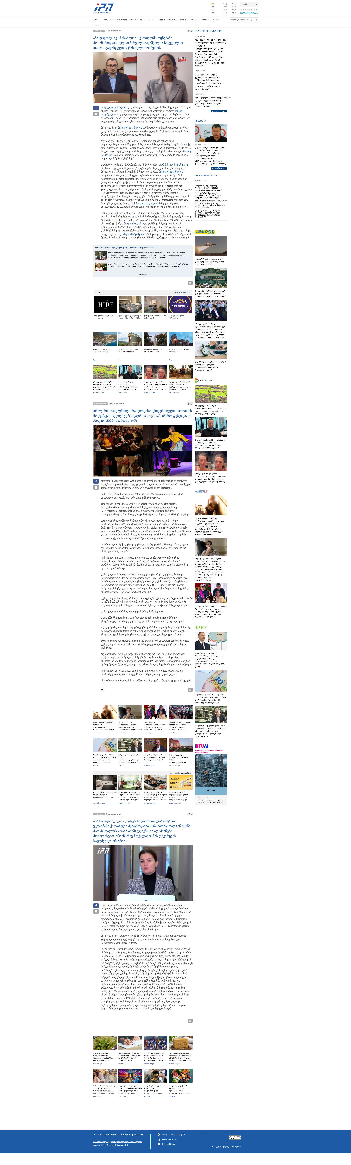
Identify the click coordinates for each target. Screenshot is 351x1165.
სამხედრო (194, 20)
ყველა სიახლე (218, 111)
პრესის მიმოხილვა (206, 175)
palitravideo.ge (98, 393)
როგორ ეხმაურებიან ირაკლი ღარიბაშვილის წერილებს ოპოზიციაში (154, 757)
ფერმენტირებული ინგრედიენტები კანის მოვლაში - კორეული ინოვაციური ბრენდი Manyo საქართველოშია (179, 797)
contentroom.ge (99, 803)
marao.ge (97, 1096)
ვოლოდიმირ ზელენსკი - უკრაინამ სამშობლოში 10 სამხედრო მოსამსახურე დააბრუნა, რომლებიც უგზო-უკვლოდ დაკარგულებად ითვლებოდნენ (209, 81)
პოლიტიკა (108, 20)
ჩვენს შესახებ (111, 1135)
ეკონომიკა (172, 20)
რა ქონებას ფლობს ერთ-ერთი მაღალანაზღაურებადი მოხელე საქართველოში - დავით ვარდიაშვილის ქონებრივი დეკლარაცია (129, 761)
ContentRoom (186, 773)
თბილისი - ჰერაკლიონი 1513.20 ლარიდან (129, 350)
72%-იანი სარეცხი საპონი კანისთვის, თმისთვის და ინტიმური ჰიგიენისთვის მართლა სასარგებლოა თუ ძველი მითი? (180, 1058)
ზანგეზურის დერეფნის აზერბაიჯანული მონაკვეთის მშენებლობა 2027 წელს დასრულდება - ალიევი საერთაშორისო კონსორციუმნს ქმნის (210, 660)
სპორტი (183, 20)
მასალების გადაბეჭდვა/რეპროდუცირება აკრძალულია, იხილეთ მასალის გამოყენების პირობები (117, 1143)
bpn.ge (213, 4)
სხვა (96, 25)
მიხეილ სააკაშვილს (135, 223)
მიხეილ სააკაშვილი (129, 127)
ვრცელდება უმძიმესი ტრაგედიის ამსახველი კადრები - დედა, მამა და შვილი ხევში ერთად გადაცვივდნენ (104, 387)
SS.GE (97, 292)
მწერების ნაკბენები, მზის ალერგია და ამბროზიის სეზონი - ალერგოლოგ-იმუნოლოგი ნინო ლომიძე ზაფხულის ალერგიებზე (129, 797)
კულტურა (206, 20)
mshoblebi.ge (149, 1064)
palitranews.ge (149, 766)
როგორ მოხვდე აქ (182, 292)
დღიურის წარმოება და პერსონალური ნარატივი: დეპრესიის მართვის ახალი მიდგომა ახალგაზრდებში (129, 1058)
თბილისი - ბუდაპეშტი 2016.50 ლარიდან (153, 350)
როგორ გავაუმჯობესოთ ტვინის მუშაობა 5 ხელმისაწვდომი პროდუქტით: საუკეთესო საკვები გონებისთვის (179, 1091)
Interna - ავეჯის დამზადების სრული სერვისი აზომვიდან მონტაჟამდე (105, 794)
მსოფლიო (149, 20)
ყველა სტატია (218, 168)
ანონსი (216, 20)
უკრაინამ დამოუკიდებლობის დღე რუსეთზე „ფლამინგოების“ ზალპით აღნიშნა (210, 261)
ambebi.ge (97, 733)
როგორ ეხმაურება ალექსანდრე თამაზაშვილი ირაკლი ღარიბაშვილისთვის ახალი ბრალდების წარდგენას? (128, 388)
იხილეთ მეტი (141, 275)
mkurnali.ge (97, 1064)
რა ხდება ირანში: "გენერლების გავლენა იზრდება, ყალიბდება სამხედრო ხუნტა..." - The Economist (211, 293)
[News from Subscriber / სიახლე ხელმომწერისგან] (103, 690)
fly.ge (95, 360)
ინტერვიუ (200, 120)
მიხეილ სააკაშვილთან (114, 107)
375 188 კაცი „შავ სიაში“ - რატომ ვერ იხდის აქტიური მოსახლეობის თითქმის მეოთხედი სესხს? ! (210, 366)
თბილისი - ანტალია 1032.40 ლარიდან (102, 350)
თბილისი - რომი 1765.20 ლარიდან (179, 350)
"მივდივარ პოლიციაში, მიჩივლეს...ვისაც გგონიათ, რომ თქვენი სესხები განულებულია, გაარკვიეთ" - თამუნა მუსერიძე (155, 387)
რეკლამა (138, 1135)
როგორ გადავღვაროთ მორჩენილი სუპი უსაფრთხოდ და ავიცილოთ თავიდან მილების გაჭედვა (154, 1091)
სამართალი (121, 20)
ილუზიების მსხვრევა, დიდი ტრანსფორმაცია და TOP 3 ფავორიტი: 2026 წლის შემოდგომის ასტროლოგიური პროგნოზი (130, 1092)
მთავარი (97, 20)
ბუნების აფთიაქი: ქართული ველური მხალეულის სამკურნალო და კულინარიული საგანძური (104, 1058)
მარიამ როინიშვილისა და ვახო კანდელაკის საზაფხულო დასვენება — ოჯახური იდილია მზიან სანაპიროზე (104, 1091)
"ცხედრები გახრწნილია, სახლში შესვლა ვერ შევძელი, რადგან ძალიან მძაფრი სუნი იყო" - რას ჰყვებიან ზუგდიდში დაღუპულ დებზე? (180, 388)
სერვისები (126, 1135)
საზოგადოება (135, 20)
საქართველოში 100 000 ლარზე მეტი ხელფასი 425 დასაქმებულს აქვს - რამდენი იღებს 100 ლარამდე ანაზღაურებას (104, 760)
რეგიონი (161, 20)
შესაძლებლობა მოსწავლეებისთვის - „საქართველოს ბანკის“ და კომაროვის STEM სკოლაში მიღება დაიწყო (211, 102)
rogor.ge (147, 1096)
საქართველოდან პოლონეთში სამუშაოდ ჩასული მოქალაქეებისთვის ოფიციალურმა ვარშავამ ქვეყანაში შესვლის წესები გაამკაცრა (180, 762)
